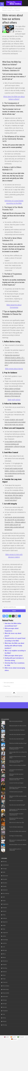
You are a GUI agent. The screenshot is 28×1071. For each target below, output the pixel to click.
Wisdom (17, 10)
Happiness (5, 922)
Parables (5, 964)
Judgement (5, 932)
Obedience (5, 961)
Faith (4, 897)
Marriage (5, 950)
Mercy (4, 954)
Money (4, 957)
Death (4, 872)
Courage (5, 868)
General (4, 10)
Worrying (5, 1025)
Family (4, 900)
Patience (5, 971)
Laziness (5, 943)
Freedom (5, 907)
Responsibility (6, 993)
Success (5, 1007)
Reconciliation (6, 986)
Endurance (5, 890)
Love (13, 10)
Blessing (4, 8)
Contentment (6, 865)
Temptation (5, 1010)
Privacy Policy (7, 686)
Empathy (10, 8)
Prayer (4, 978)
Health (4, 925)
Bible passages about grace (14, 655)
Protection (5, 982)
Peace (4, 975)
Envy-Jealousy (6, 893)
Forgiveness (17, 8)
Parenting (5, 968)
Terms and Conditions (9, 682)
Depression (5, 875)
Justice (4, 936)
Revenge (5, 1000)
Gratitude (5, 918)
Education (5, 883)
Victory (4, 1018)
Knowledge (5, 939)
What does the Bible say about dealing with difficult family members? (14, 645)
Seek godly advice (14, 400)
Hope (4, 929)
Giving (9, 10)
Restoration (5, 996)
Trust (4, 1014)
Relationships (6, 989)
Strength (5, 1003)
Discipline (5, 879)
